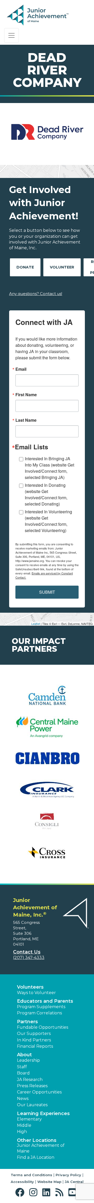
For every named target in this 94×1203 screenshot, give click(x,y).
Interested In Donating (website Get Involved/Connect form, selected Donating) (46, 494)
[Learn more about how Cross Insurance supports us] (47, 856)
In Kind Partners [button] (34, 1040)
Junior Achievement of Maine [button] (40, 1148)
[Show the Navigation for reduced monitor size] (11, 35)
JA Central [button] (74, 1182)
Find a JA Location (35, 1157)
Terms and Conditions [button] (31, 1175)
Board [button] (23, 1073)
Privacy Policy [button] (68, 1175)
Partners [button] (27, 1021)
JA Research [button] (30, 1079)
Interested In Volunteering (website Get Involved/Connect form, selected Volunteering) (48, 521)
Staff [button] (22, 1066)
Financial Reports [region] (35, 1046)
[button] (21, 1192)
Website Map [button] (49, 1182)
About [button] (24, 1054)
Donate (25, 267)
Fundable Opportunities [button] (42, 1027)
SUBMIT (47, 592)
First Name (26, 395)
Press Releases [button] (32, 1085)
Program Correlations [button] (39, 1012)
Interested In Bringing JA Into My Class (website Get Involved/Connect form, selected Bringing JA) (49, 468)
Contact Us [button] (26, 952)
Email (20, 369)
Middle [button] (24, 1125)
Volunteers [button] (30, 987)
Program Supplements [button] (41, 1006)
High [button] (22, 1131)
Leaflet (35, 624)
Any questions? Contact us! (35, 293)
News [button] (22, 1098)
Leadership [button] (28, 1060)
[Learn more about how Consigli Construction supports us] (47, 824)
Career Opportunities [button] (39, 1092)
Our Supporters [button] (34, 1033)
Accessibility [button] (22, 1182)
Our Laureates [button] (32, 1104)
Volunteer (62, 267)
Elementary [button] (29, 1119)
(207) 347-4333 (28, 957)
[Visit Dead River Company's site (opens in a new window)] (47, 134)
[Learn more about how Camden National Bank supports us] (47, 698)
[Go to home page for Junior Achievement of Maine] (38, 15)
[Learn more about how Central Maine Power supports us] (47, 730)
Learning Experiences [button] (43, 1113)
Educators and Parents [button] (45, 1001)
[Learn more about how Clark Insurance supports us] (47, 793)
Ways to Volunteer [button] (36, 992)
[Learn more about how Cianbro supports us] (47, 761)
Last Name (26, 420)
